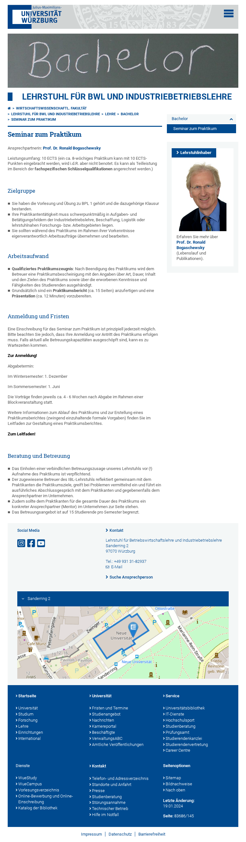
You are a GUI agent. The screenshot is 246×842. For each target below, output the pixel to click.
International (29, 738)
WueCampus (30, 783)
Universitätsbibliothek (185, 708)
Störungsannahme (109, 802)
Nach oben (175, 790)
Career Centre (178, 750)
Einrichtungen (30, 732)
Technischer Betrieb (110, 808)
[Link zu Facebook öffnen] (31, 543)
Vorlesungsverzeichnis (38, 790)
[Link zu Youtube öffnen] (41, 543)
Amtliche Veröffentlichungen (118, 744)
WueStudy (27, 777)
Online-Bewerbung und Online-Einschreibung (45, 799)
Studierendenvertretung (187, 744)
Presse (98, 790)
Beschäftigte (103, 732)
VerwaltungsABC (107, 738)
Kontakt (116, 530)
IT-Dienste (175, 714)
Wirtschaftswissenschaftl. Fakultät (51, 108)
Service (172, 695)
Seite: (168, 816)
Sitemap (173, 777)
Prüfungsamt (177, 732)
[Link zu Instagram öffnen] (21, 543)
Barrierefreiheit (151, 834)
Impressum (91, 834)
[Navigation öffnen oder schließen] (229, 13)
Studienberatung (180, 726)
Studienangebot (106, 714)
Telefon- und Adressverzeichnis (120, 778)
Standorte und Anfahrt (111, 784)
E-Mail (116, 566)
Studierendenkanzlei (184, 738)
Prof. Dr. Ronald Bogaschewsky (72, 148)
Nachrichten (103, 720)
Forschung (27, 720)
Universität (28, 708)
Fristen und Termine (110, 708)
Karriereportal (104, 726)
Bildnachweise (179, 783)
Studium (26, 714)
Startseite (27, 695)
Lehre (110, 114)
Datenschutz (120, 834)
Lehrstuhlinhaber (195, 152)
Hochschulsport (180, 720)
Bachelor (130, 114)
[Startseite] (9, 108)
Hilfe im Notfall (105, 814)
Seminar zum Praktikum (33, 119)
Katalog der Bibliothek (37, 808)
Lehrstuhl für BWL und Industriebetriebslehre (127, 96)
